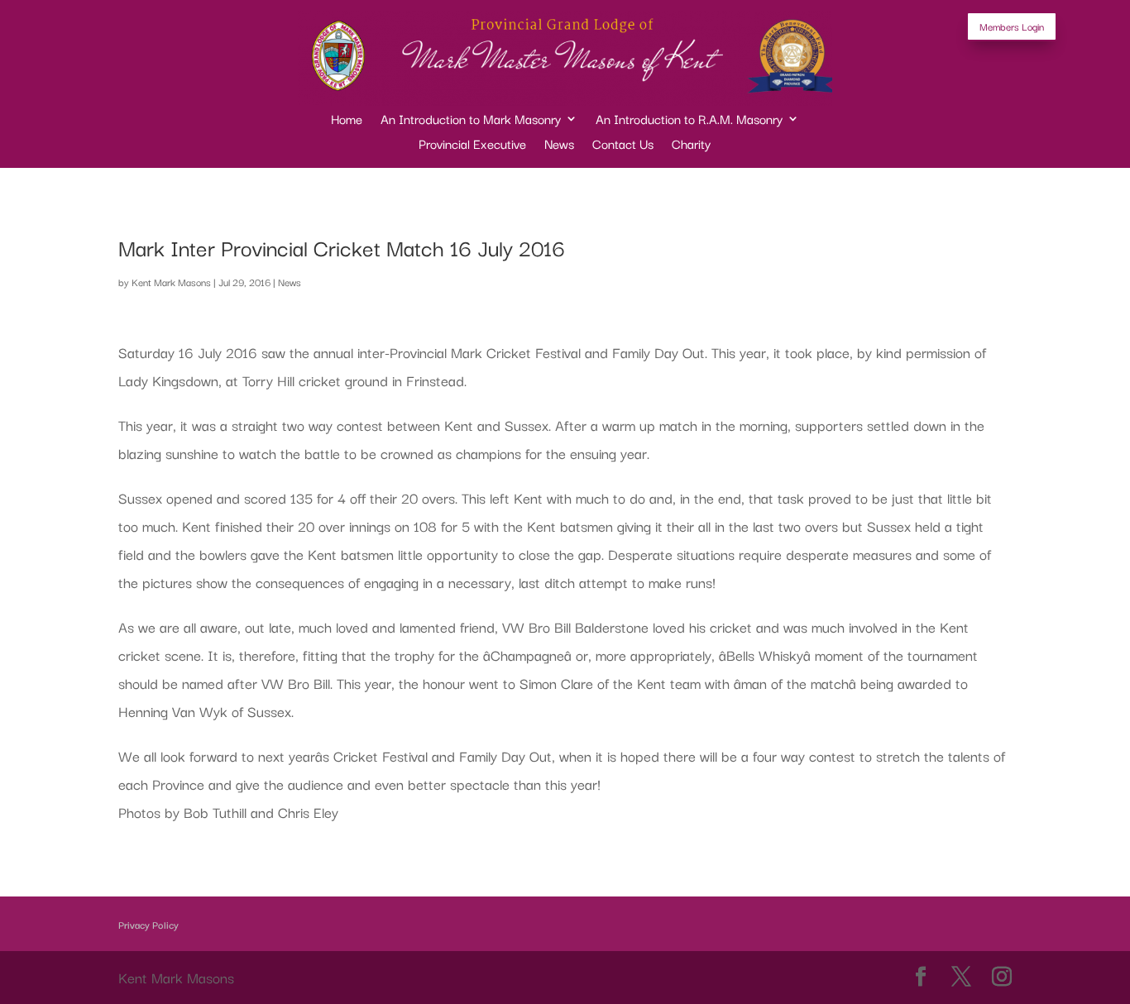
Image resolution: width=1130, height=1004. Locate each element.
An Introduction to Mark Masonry (471, 120)
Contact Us (623, 145)
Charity (691, 145)
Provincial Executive (472, 145)
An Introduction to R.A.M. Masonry (689, 120)
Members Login (1011, 26)
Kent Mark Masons (171, 281)
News (559, 145)
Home (346, 120)
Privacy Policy (148, 924)
